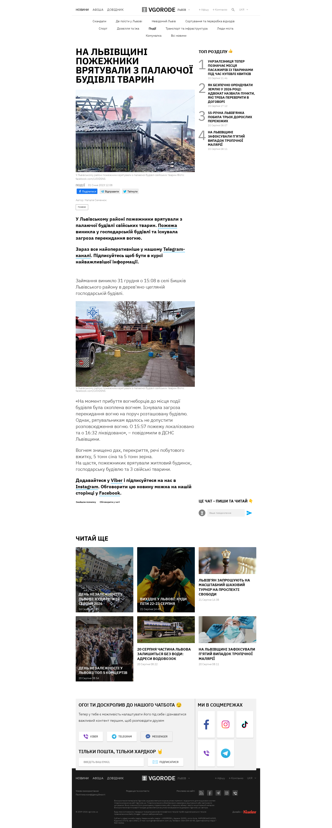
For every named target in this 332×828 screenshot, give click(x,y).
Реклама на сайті (186, 791)
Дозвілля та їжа (128, 28)
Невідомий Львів (164, 21)
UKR (241, 9)
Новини (82, 9)
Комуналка (153, 35)
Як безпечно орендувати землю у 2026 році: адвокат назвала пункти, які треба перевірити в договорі (231, 93)
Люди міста (225, 28)
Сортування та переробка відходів (210, 21)
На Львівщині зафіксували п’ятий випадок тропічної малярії (226, 138)
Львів (181, 778)
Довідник (115, 9)
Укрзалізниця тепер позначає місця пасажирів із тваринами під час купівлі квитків (230, 67)
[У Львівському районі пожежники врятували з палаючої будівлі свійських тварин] (135, 344)
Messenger (160, 736)
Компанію (221, 9)
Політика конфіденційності (90, 794)
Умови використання (87, 791)
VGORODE (162, 778)
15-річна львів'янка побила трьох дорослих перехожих (230, 117)
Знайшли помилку (86, 502)
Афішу (205, 9)
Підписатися (168, 762)
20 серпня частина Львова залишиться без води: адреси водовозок (164, 654)
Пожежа (167, 225)
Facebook (109, 493)
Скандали (99, 21)
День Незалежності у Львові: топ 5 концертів (103, 670)
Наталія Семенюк (96, 200)
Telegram (125, 736)
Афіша (98, 9)
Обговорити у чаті (110, 502)
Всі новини (178, 35)
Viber (117, 480)
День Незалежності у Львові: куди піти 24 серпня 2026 (101, 599)
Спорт (103, 28)
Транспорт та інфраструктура (187, 28)
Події (152, 28)
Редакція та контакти (137, 791)
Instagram (87, 486)
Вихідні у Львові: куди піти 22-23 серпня (163, 601)
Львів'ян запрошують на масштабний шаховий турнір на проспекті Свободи (224, 587)
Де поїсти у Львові (129, 21)
